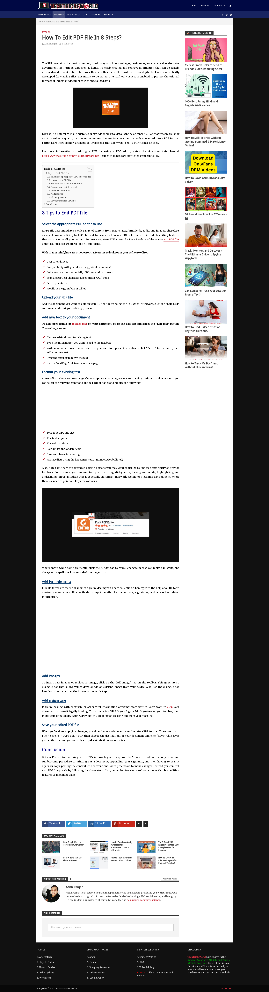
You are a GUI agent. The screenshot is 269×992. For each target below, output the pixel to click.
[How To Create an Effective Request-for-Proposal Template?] (146, 862)
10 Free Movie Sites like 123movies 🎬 (206, 216)
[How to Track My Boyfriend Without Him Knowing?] (206, 348)
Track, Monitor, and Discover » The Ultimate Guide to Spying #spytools (203, 254)
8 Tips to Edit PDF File (58, 173)
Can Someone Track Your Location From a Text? (206, 292)
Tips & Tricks (73, 14)
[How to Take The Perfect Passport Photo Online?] (99, 862)
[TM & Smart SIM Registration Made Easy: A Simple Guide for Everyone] (146, 846)
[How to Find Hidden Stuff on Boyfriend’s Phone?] (206, 311)
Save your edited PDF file (63, 201)
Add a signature (58, 197)
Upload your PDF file (61, 180)
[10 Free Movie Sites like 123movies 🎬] (206, 198)
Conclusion (52, 204)
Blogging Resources (99, 967)
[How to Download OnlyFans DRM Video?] (206, 162)
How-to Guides (47, 967)
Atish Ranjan (50, 44)
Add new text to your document (66, 183)
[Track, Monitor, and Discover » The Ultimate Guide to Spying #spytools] (206, 235)
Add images (57, 194)
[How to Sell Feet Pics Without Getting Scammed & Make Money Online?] (206, 122)
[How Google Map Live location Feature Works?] (51, 846)
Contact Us (219, 5)
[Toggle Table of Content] (88, 169)
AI (84, 14)
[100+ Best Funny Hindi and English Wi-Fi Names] (206, 86)
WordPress (45, 977)
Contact (94, 962)
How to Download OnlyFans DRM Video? (205, 179)
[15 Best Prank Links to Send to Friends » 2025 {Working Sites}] (206, 49)
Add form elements (60, 190)
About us (205, 5)
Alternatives (44, 14)
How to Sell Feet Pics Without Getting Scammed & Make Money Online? (205, 141)
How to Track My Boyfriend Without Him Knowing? (201, 365)
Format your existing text (64, 187)
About (92, 957)
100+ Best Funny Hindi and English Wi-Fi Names (201, 103)
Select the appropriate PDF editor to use (71, 177)
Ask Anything (47, 972)
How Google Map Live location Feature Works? (73, 843)
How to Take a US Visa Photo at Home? (72, 859)
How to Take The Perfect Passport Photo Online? (121, 859)
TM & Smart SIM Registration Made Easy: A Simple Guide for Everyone (168, 846)
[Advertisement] (110, 55)
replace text (79, 323)
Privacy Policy (97, 972)
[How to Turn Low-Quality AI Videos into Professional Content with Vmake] (99, 846)
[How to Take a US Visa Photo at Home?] (51, 862)
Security (108, 14)
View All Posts (170, 879)
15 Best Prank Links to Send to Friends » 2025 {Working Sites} (203, 67)
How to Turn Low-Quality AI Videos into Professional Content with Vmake (121, 846)
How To (58, 14)
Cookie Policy (97, 977)
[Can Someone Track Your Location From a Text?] (206, 275)
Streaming (96, 14)
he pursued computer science (143, 900)
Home (194, 5)
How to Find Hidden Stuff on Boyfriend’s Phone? (202, 329)
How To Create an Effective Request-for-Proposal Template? (167, 860)
